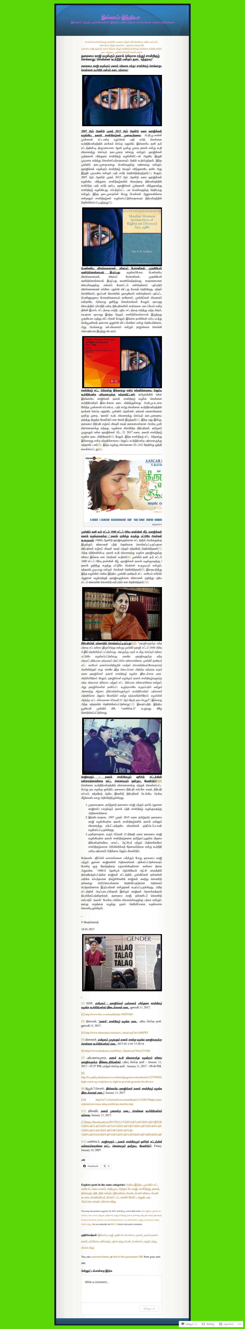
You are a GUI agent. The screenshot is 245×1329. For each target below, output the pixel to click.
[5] (99, 445)
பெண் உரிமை (142, 1193)
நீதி (95, 1193)
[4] (112, 436)
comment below (100, 1256)
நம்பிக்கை (94, 1241)
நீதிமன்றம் (119, 1193)
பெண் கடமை (102, 1220)
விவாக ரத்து (108, 1201)
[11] (83, 1111)
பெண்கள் (137, 1241)
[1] (149, 173)
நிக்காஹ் (86, 1193)
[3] (137, 419)
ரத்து (153, 1241)
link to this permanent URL (128, 1256)
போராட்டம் (113, 1197)
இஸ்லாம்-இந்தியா (120, 17)
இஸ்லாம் (102, 1235)
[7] (159, 548)
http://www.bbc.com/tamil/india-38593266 (109, 1014)
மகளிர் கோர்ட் (128, 1197)
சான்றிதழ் (145, 1189)
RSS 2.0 (114, 1224)
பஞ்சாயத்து (117, 1241)
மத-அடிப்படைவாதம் (151, 1220)
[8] (128, 557)
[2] (110, 202)
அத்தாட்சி (124, 1189)
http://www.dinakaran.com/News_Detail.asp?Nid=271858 (117, 1050)
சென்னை (130, 1235)
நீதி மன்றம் (105, 1193)
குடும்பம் (119, 1235)
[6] (100, 449)
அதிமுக (112, 1189)
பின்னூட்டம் (149, 1308)
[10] (146, 582)
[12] (131, 704)
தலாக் (155, 1189)
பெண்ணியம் (98, 1197)
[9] (142, 569)
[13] (83, 1141)
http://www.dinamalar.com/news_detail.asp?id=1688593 (116, 1032)
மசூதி (141, 1197)
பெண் (129, 1193)
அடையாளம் (99, 1189)
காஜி (135, 1189)
